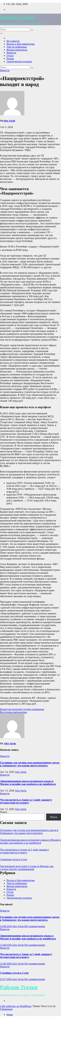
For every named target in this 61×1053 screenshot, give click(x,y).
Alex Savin (9, 120)
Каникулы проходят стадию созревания (22, 709)
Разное (10, 58)
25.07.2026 (6, 979)
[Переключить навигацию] (1, 33)
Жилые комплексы (17, 49)
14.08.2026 (6, 926)
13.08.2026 (6, 945)
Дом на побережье (17, 46)
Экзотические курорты (19, 61)
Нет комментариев (34, 926)
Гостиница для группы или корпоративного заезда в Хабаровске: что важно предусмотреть (29, 764)
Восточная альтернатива (13, 712)
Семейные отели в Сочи (13, 859)
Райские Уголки (17, 16)
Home (10, 1014)
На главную (13, 41)
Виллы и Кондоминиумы (21, 44)
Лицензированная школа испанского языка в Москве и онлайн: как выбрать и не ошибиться (28, 782)
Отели (10, 55)
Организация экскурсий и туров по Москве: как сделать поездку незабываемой (27, 868)
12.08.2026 (6, 963)
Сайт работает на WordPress (15, 1006)
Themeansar (6, 1009)
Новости (11, 52)
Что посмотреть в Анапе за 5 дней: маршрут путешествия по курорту (26, 801)
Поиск (3, 812)
